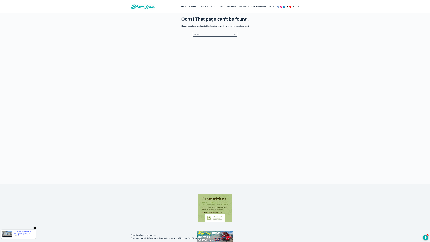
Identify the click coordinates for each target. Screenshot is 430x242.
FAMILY (222, 6)
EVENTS (203, 6)
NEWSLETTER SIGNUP (259, 6)
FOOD (213, 6)
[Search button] (235, 34)
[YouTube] (290, 7)
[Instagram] (281, 7)
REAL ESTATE (231, 6)
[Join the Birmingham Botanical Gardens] (215, 208)
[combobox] (213, 34)
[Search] (294, 7)
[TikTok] (287, 7)
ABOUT (271, 6)
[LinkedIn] (284, 7)
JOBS (182, 6)
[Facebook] (278, 7)
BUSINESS (192, 6)
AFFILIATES (243, 6)
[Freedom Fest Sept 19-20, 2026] (215, 236)
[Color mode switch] (298, 7)
